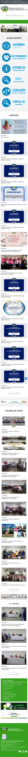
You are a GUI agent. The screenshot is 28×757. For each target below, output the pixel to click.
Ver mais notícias (14, 393)
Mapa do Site (7, 2)
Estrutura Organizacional (10, 694)
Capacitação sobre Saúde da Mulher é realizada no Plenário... (11, 273)
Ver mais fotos (14, 590)
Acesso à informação (9, 697)
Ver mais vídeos (14, 674)
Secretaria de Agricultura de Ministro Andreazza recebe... (12, 541)
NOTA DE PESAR (5, 137)
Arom (5, 690)
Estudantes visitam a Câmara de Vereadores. (10, 432)
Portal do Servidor (8, 692)
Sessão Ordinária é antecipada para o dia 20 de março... (14, 205)
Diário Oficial (7, 699)
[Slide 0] (14, 30)
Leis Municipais (7, 688)
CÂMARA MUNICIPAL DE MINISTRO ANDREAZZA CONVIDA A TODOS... (12, 228)
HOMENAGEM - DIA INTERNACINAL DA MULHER (13, 585)
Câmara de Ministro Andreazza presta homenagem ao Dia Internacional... (11, 251)
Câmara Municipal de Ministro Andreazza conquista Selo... (12, 319)
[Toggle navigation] (2, 21)
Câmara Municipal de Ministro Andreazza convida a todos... (12, 159)
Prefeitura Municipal (9, 686)
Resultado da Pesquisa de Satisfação (13, 684)
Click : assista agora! (12, 27)
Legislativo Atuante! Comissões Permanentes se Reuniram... (10, 454)
